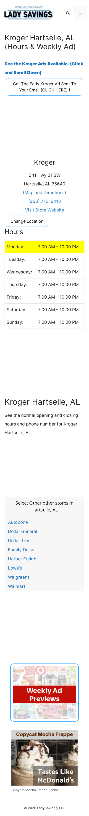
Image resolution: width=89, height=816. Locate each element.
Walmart (16, 586)
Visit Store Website (44, 210)
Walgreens (19, 577)
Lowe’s (15, 567)
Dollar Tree (19, 540)
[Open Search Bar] (68, 13)
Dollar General (22, 531)
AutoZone (18, 522)
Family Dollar (21, 549)
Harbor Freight (23, 558)
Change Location (27, 221)
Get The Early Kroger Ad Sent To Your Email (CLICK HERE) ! (44, 86)
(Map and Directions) (44, 192)
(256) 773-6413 (44, 201)
